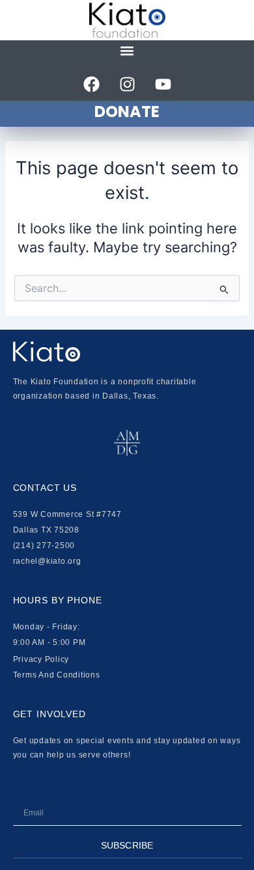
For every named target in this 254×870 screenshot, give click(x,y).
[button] (127, 51)
